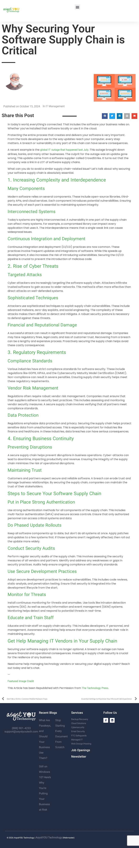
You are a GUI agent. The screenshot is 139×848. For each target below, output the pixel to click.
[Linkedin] (112, 720)
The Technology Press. (95, 688)
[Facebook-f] (105, 720)
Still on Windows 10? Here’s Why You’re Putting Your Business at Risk (45, 788)
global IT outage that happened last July (64, 150)
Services (77, 713)
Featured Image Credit (21, 681)
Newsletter (78, 757)
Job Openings (80, 750)
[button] (77, 7)
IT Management (55, 106)
